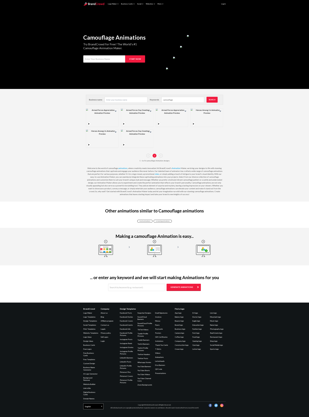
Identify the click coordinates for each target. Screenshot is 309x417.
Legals (103, 329)
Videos (157, 353)
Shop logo (214, 341)
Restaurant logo (216, 337)
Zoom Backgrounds (144, 385)
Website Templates (90, 333)
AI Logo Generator (90, 374)
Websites (149, 4)
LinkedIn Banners (126, 358)
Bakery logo (179, 317)
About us (104, 313)
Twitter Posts (142, 358)
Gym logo (196, 345)
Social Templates (89, 325)
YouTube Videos (143, 374)
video (157, 174)
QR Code (158, 369)
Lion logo (213, 313)
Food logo (196, 337)
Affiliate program (107, 321)
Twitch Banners (143, 344)
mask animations (144, 221)
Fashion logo (197, 329)
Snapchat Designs (144, 313)
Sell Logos (104, 337)
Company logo (180, 341)
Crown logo (179, 349)
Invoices (158, 317)
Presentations (160, 373)
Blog (102, 317)
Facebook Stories (126, 317)
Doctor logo (196, 317)
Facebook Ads (125, 329)
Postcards (159, 329)
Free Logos (87, 349)
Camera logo (179, 333)
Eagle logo (196, 321)
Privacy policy (106, 333)
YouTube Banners (144, 366)
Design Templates (90, 321)
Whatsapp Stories (144, 362)
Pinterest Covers (126, 376)
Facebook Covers (126, 321)
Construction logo (182, 345)
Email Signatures (161, 313)
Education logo (198, 325)
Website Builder (89, 384)
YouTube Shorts (143, 370)
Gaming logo (197, 341)
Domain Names (89, 399)
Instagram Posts (126, 339)
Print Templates (89, 329)
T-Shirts (158, 349)
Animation (176, 168)
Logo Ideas (87, 337)
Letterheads (160, 361)
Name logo (214, 325)
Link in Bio (87, 388)
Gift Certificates (161, 337)
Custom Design (89, 363)
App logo (178, 313)
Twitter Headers (143, 354)
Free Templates (89, 359)
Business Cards (127, 4)
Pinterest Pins (125, 372)
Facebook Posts (126, 313)
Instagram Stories (126, 347)
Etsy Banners (160, 365)
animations (122, 168)
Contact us (105, 325)
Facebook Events (126, 325)
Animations (159, 357)
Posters (158, 333)
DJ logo (195, 313)
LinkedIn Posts (125, 362)
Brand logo (179, 325)
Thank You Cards (161, 345)
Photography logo (217, 329)
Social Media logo (216, 345)
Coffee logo (179, 337)
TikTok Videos (142, 330)
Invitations (159, 341)
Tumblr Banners (143, 340)
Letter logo (196, 349)
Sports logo (214, 349)
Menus (157, 321)
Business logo (180, 329)
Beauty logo (179, 321)
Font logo (196, 333)
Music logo (214, 321)
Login (103, 341)
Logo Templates (89, 317)
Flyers (157, 325)
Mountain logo (215, 317)
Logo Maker (112, 4)
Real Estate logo (216, 333)
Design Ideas (88, 341)
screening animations (163, 221)
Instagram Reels (126, 343)
